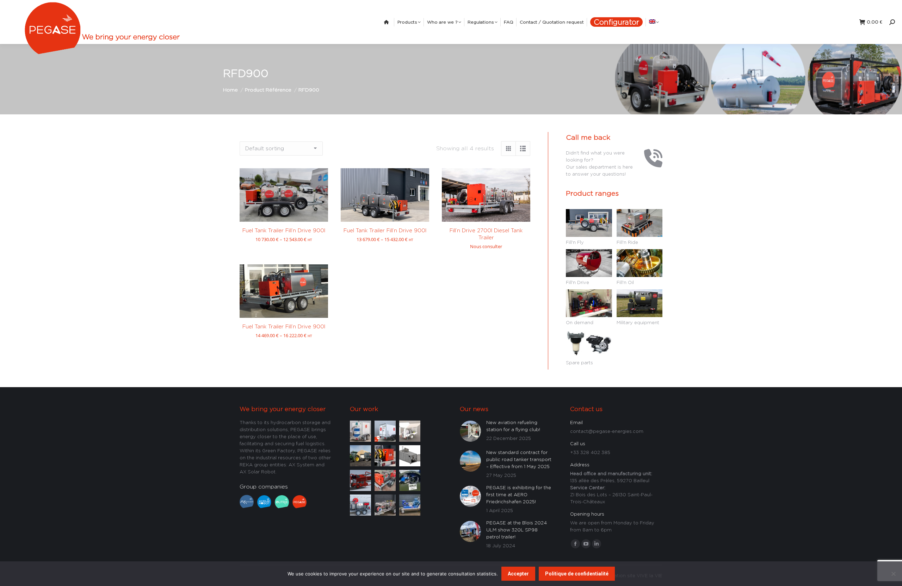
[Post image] (360, 430)
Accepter (518, 573)
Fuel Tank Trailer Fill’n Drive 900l (283, 230)
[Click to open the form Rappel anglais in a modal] (649, 165)
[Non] (893, 573)
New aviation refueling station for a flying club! (513, 426)
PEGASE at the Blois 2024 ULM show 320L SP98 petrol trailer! (516, 529)
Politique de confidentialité (576, 573)
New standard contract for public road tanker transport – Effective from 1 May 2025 (518, 459)
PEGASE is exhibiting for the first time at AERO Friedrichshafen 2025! (518, 494)
